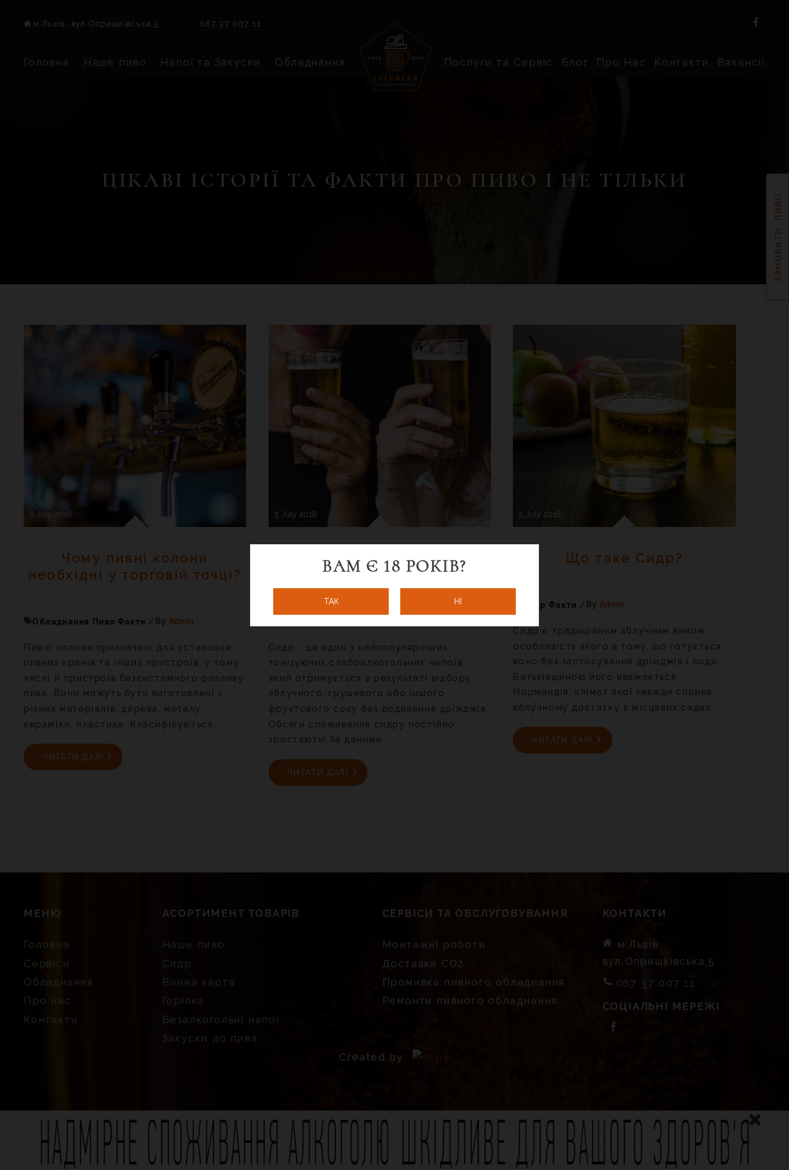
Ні (458, 601)
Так (331, 601)
